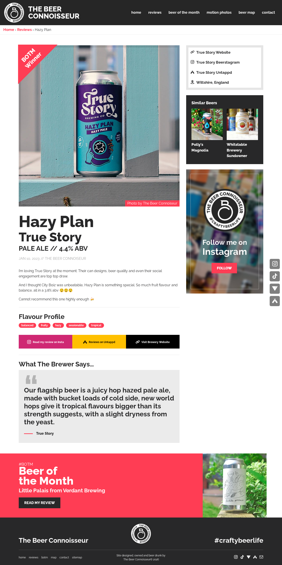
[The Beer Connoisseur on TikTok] (275, 276)
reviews (33, 557)
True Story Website (212, 52)
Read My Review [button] (39, 503)
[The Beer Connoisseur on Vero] (275, 289)
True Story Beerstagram (217, 62)
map (53, 557)
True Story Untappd (213, 72)
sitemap (77, 557)
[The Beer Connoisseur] (141, 533)
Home (8, 29)
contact (64, 557)
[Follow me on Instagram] (224, 231)
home (22, 557)
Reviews (24, 29)
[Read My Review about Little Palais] (214, 485)
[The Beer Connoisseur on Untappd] (275, 301)
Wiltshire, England (212, 82)
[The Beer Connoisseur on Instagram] (275, 264)
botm (44, 557)
